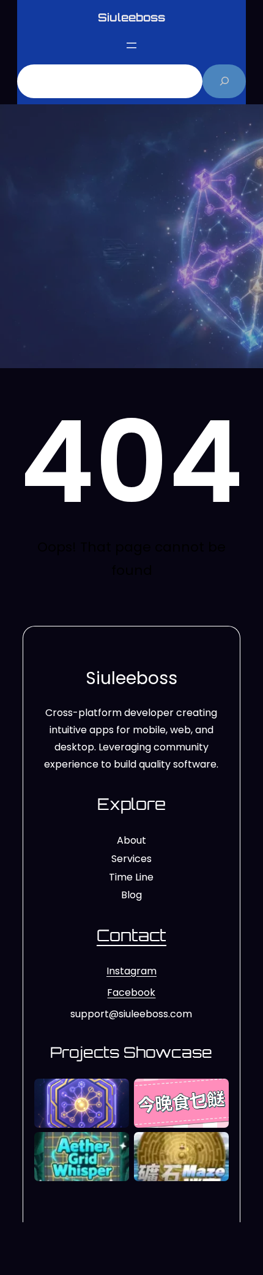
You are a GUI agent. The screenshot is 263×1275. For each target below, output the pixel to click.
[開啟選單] (131, 45)
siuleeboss (131, 17)
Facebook (131, 992)
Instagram (131, 971)
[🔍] (224, 81)
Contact (131, 935)
